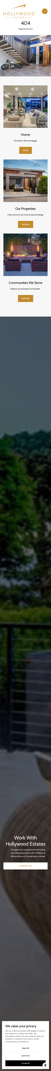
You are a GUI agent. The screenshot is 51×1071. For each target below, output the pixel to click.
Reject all (25, 1048)
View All (25, 224)
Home (25, 150)
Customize (25, 1056)
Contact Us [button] (25, 866)
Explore (25, 298)
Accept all (25, 1063)
